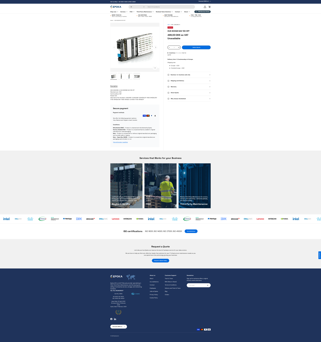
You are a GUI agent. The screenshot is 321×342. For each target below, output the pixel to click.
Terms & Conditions (171, 285)
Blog (166, 291)
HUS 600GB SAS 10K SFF (119, 20)
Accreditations (191, 231)
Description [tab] (114, 86)
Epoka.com (116, 335)
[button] (209, 7)
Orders (167, 294)
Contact (177, 12)
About (186, 12)
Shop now (113, 12)
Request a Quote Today (160, 260)
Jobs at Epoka (154, 291)
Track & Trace (169, 278)
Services (123, 12)
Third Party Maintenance (144, 12)
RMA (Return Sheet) (171, 282)
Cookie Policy (154, 298)
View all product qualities (120, 142)
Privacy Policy (154, 294)
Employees (153, 288)
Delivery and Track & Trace (172, 288)
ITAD (131, 12)
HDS (169, 24)
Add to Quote (196, 47)
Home (111, 20)
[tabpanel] (134, 95)
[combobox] (161, 7)
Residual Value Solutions (163, 12)
